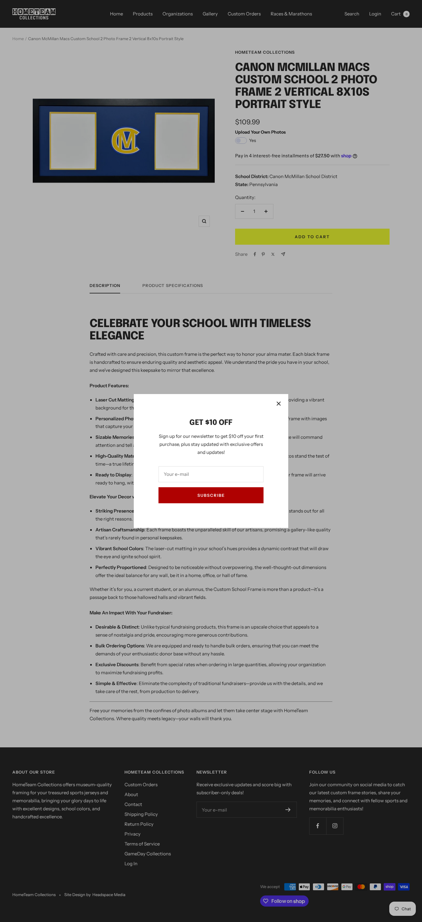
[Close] (278, 403)
